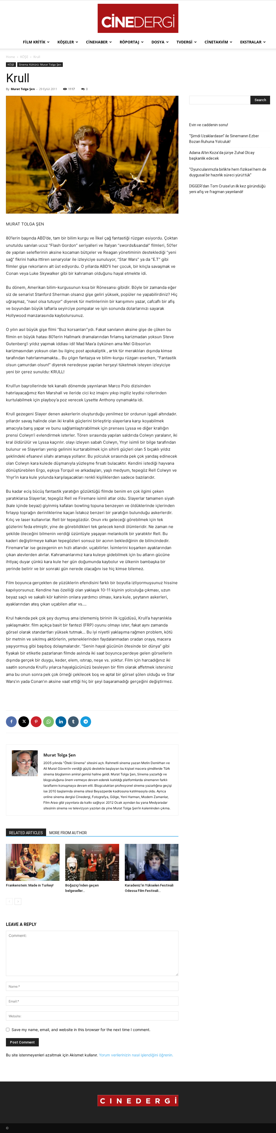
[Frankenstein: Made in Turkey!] (33, 862)
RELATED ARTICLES (26, 833)
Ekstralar (250, 42)
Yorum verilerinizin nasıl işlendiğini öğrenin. (136, 1055)
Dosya (157, 42)
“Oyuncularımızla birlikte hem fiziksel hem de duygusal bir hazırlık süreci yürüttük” (227, 172)
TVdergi (184, 42)
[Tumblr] (73, 721)
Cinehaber (97, 42)
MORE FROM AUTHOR (68, 833)
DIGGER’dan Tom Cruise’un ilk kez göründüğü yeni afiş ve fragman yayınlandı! (227, 189)
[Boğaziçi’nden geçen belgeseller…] (92, 862)
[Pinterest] (36, 721)
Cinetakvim (216, 42)
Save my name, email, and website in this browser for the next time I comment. (81, 1029)
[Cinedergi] (138, 18)
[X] (23, 721)
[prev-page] (9, 901)
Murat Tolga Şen (23, 89)
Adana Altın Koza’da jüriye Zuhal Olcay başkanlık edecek (221, 155)
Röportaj (129, 42)
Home (10, 56)
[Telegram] (85, 721)
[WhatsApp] (48, 721)
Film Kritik (34, 42)
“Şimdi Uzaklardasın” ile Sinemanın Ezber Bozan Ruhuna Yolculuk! (224, 139)
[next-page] (18, 901)
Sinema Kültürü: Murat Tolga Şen (40, 64)
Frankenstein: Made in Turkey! (30, 885)
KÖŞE (24, 56)
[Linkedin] (61, 721)
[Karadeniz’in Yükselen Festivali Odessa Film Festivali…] (151, 862)
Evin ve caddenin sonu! (208, 125)
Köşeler (65, 42)
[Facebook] (11, 721)
